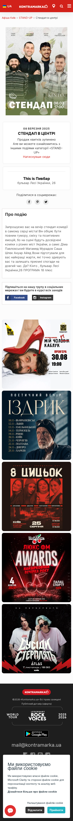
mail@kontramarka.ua (36, 745)
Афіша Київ (9, 17)
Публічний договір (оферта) (37, 703)
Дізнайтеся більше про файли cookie (32, 791)
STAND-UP (25, 17)
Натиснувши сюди (36, 157)
